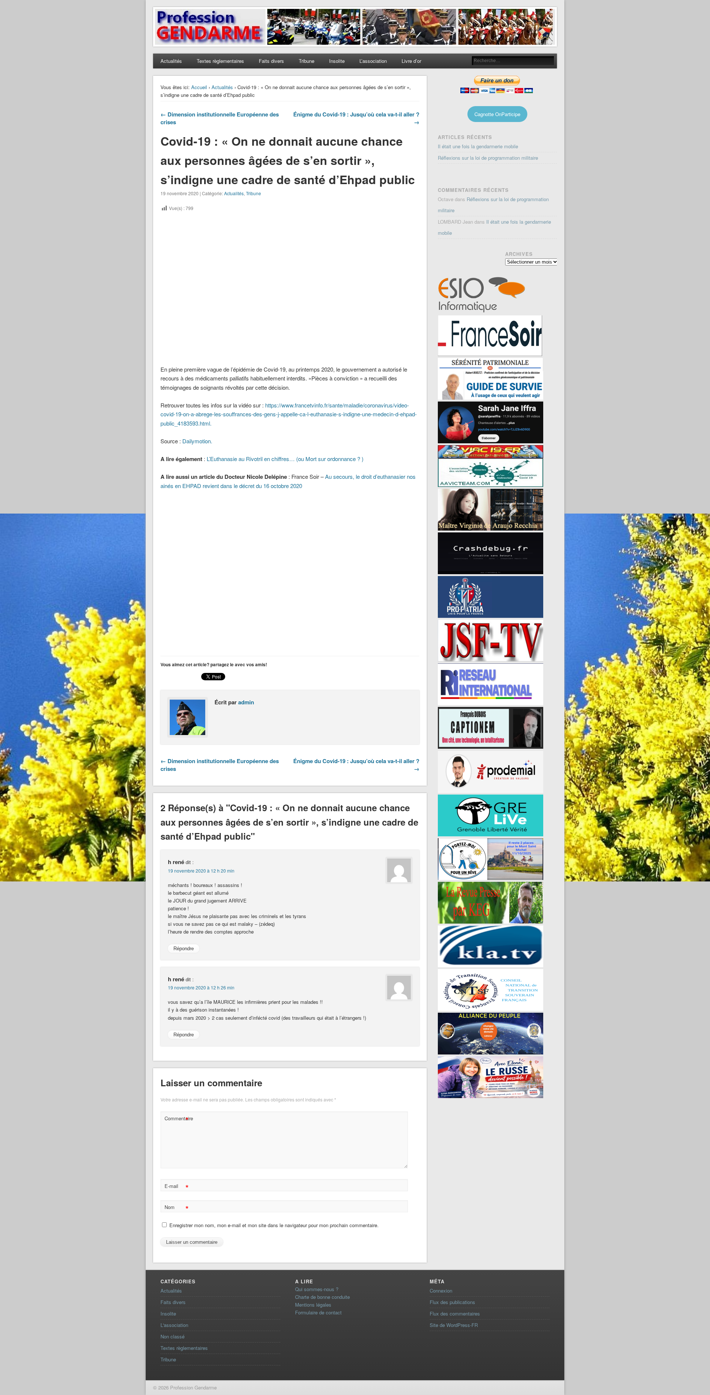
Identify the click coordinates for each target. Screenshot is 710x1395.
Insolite (337, 60)
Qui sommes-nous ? (316, 1289)
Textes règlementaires (220, 60)
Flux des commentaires (455, 1313)
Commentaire (177, 1119)
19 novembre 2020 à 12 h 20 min (201, 870)
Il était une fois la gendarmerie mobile (478, 146)
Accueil (199, 87)
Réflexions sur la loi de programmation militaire (488, 157)
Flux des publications (452, 1302)
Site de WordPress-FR (454, 1324)
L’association (373, 60)
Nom (177, 1208)
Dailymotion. (198, 441)
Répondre (183, 948)
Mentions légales (313, 1304)
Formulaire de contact (318, 1312)
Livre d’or (411, 60)
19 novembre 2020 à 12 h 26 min (201, 987)
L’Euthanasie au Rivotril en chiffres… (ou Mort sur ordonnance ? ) (285, 459)
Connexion (441, 1290)
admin (246, 702)
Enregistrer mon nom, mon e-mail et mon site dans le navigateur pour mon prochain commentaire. (274, 1225)
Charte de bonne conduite (322, 1296)
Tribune (306, 60)
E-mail (177, 1187)
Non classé (172, 1336)
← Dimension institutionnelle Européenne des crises (219, 118)
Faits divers (271, 60)
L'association (174, 1324)
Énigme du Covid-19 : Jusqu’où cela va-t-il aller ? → (356, 118)
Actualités (171, 60)
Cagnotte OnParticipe (497, 114)
